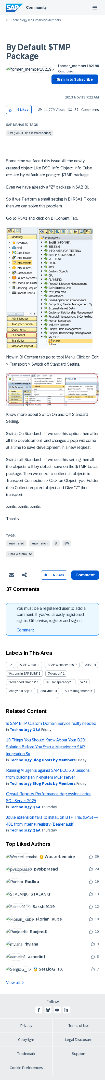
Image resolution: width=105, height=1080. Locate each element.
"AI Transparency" (58, 682)
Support (79, 1054)
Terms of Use (78, 1026)
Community (36, 7)
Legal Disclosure (79, 1040)
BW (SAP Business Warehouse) (29, 133)
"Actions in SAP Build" (23, 673)
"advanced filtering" (22, 682)
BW (66, 543)
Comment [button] (85, 575)
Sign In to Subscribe (75, 79)
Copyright (26, 1040)
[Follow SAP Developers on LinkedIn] (66, 1010)
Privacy (26, 1026)
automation (39, 543)
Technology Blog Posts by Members (36, 20)
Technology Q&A (25, 730)
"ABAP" (88, 665)
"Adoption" (55, 673)
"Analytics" (47, 691)
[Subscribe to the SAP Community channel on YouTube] (57, 1010)
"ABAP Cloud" (28, 665)
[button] (10, 109)
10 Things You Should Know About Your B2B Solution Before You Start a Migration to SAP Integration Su (45, 747)
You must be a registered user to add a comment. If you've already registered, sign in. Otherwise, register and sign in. (51, 614)
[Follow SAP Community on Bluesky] (48, 1010)
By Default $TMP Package (38, 52)
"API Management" (77, 691)
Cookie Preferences (26, 1068)
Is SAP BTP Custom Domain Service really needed (51, 723)
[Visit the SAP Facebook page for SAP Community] (39, 1010)
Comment (25, 630)
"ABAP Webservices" (61, 665)
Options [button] (54, 88)
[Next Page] (56, 698)
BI (56, 543)
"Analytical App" (19, 691)
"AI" (82, 682)
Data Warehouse (20, 554)
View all (13, 982)
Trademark (26, 1054)
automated (16, 543)
